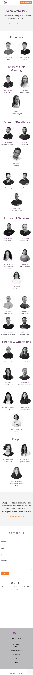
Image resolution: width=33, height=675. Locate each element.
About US (16, 642)
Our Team (16, 646)
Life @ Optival (16, 654)
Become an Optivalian (26, 2)
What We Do (16, 644)
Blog (16, 662)
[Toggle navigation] (2, 2)
